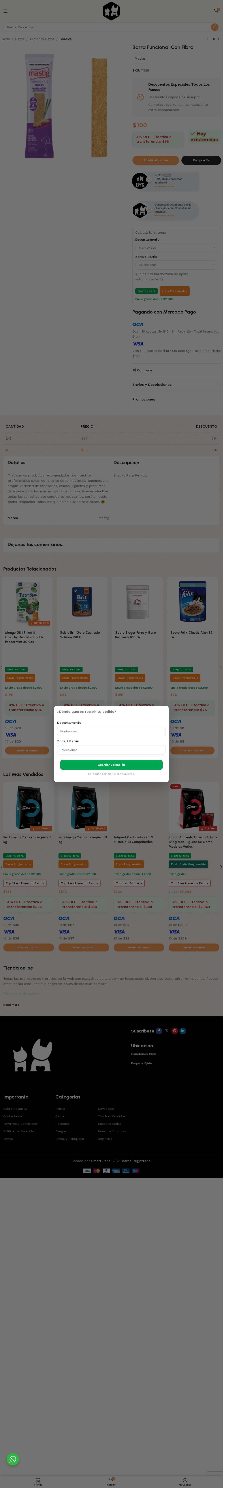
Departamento (69, 723)
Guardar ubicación (111, 764)
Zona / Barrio (68, 741)
